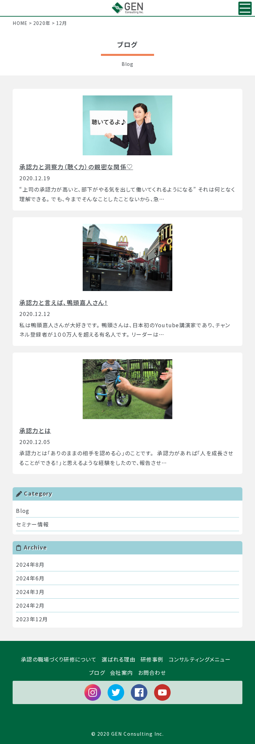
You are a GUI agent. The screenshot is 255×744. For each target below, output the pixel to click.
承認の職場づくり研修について (59, 659)
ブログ (97, 672)
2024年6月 (30, 578)
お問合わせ (152, 672)
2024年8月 (30, 564)
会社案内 (121, 672)
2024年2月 (30, 605)
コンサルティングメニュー (200, 659)
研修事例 (151, 659)
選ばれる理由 (118, 659)
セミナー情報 (32, 524)
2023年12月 (32, 619)
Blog (22, 511)
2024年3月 (30, 592)
